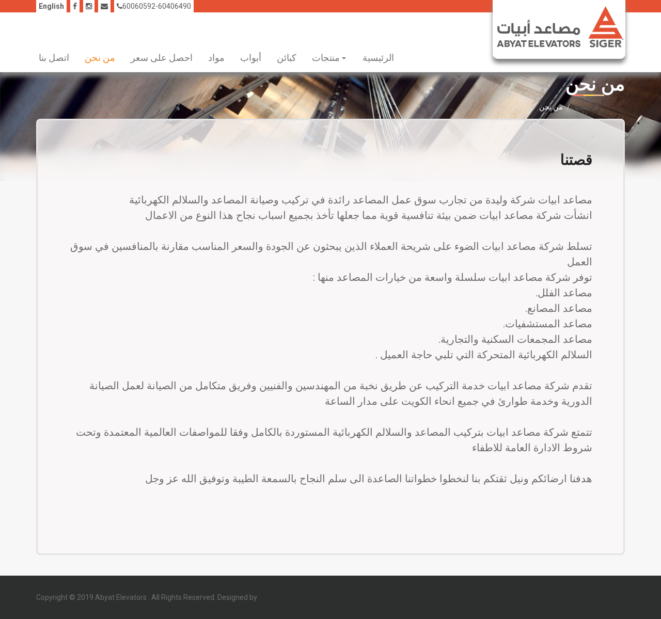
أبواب (250, 57)
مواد (216, 57)
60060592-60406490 (156, 6)
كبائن (286, 57)
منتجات (327, 57)
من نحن (100, 57)
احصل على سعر (162, 57)
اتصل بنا (54, 57)
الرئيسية (378, 57)
